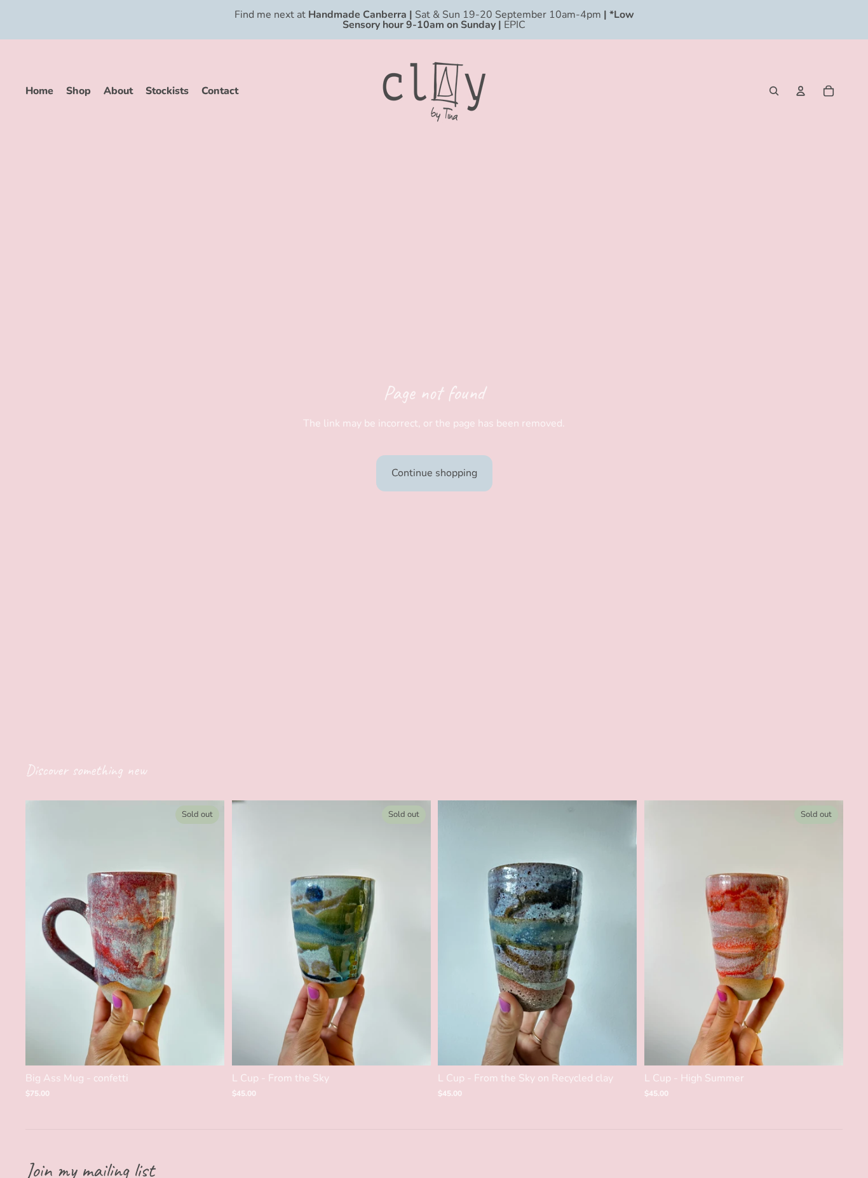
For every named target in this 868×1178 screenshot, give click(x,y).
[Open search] (774, 91)
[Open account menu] (801, 91)
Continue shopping (434, 473)
